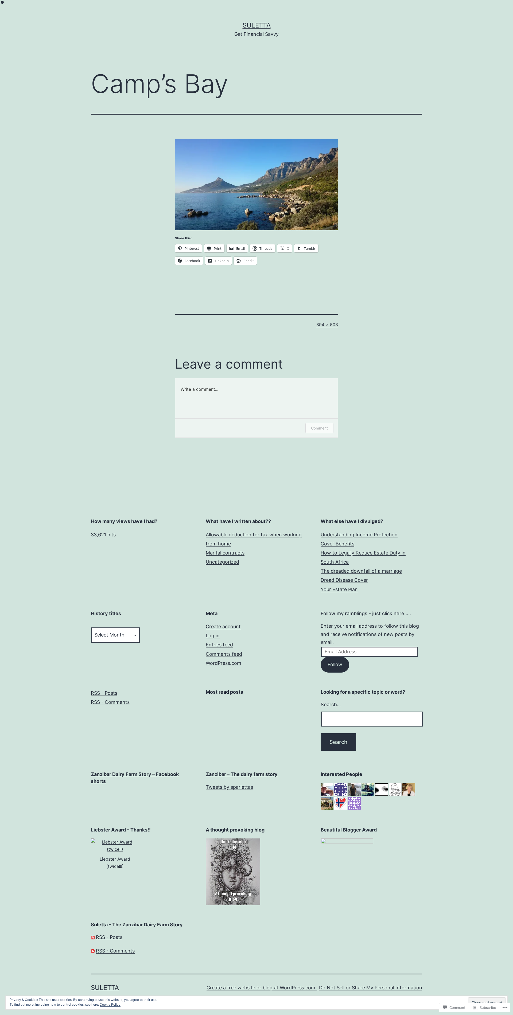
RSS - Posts (104, 693)
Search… (331, 704)
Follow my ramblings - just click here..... (366, 613)
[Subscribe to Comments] (93, 951)
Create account (223, 626)
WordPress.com (223, 663)
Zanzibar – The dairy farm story (242, 774)
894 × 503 (327, 324)
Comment (319, 428)
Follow (335, 664)
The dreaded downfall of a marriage (361, 571)
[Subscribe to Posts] (93, 937)
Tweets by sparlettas (229, 787)
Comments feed (224, 654)
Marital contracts (225, 553)
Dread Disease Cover (344, 580)
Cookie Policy (110, 1004)
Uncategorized (222, 562)
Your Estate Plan (339, 589)
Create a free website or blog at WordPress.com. (262, 987)
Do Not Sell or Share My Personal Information (370, 987)
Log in (213, 635)
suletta (257, 25)
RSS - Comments (110, 702)
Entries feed (219, 644)
